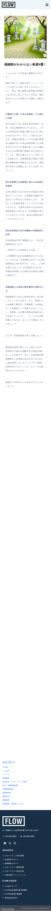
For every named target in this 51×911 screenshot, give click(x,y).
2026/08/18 (8, 478)
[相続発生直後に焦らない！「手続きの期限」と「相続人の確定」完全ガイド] (25, 550)
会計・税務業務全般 (10, 785)
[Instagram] (14, 843)
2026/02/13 (8, 656)
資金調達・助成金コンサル (12, 804)
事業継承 (5, 778)
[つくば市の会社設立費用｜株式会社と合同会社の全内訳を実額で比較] (25, 417)
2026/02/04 (8, 700)
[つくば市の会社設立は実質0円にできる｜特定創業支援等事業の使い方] (25, 462)
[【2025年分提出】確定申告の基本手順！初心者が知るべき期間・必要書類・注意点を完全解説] (25, 728)
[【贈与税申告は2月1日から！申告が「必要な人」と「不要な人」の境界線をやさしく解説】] (25, 639)
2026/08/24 (8, 434)
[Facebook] (4, 843)
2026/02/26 (8, 567)
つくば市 (5, 771)
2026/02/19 (8, 611)
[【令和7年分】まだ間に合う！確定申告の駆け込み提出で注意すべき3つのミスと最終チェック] (25, 506)
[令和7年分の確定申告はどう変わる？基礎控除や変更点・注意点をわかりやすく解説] (25, 595)
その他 (5, 767)
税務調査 (5, 800)
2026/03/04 (8, 523)
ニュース (5, 774)
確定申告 (5, 796)
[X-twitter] (9, 843)
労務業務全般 (7, 789)
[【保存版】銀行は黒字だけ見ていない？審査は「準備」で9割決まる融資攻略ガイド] (25, 683)
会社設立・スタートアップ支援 (14, 782)
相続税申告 (6, 793)
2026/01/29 (8, 745)
